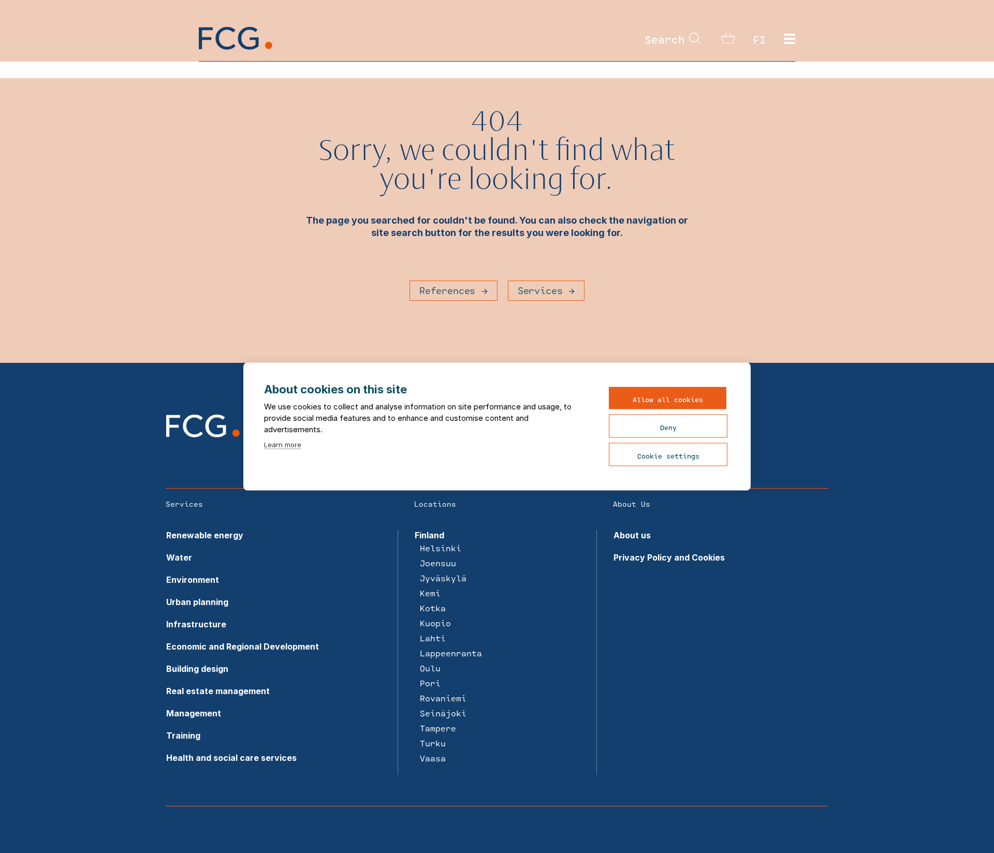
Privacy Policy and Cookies (669, 557)
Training (183, 735)
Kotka (433, 607)
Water (179, 557)
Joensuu (438, 562)
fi (759, 39)
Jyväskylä (443, 577)
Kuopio (435, 622)
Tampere (438, 728)
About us (632, 535)
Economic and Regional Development (242, 646)
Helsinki (440, 547)
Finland (429, 535)
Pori (430, 682)
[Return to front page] (235, 46)
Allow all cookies (668, 399)
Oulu (430, 667)
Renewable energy (204, 535)
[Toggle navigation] (789, 39)
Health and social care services (231, 758)
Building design (197, 669)
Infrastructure (196, 624)
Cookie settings (668, 456)
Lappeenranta (451, 652)
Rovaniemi (443, 698)
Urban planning (197, 602)
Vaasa (433, 758)
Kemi (430, 592)
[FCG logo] (203, 434)
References (447, 290)
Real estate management (218, 691)
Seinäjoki (443, 713)
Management (193, 713)
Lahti (433, 637)
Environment (192, 580)
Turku (433, 743)
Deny (668, 427)
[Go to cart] (728, 40)
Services (540, 290)
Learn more (282, 444)
